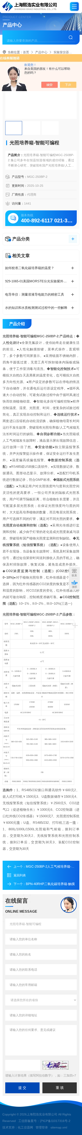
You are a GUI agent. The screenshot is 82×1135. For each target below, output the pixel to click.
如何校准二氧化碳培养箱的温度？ (29, 268)
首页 (26, 52)
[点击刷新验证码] (55, 1065)
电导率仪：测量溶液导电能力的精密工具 (34, 294)
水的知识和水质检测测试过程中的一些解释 (36, 308)
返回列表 (20, 875)
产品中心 (41, 52)
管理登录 (42, 1127)
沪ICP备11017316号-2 (55, 1121)
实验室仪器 (61, 52)
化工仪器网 (25, 1127)
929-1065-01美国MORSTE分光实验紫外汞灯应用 (41, 281)
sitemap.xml (59, 1127)
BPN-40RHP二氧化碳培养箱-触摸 (50, 884)
